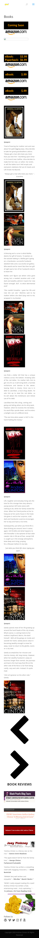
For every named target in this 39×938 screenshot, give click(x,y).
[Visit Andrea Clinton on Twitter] (13, 921)
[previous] (19, 745)
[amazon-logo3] (16, 78)
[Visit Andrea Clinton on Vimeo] (9, 921)
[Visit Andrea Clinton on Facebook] (21, 921)
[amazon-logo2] (16, 45)
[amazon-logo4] (16, 29)
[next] (19, 780)
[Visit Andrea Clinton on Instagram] (17, 921)
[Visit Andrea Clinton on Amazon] (24, 921)
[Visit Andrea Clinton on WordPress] (5, 921)
